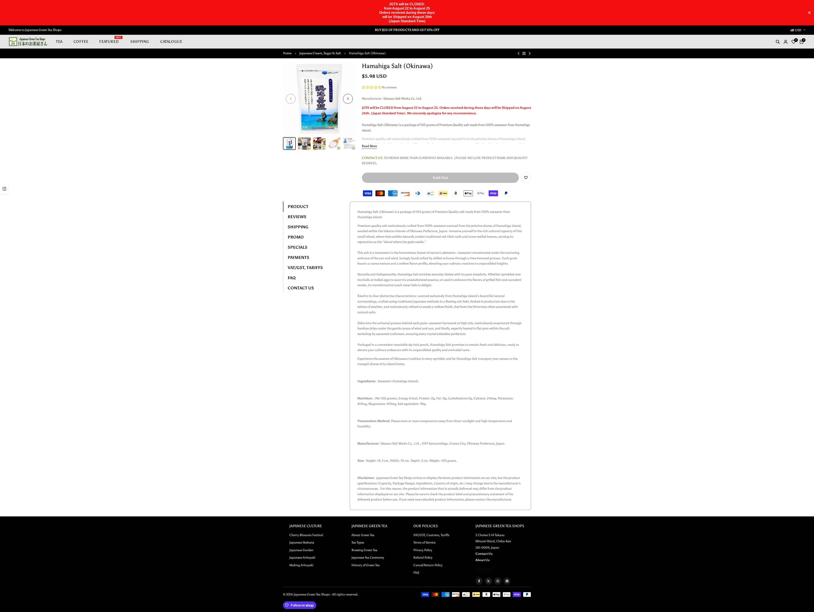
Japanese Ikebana (301, 542)
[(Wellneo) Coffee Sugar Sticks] (519, 53)
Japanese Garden (301, 550)
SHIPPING (298, 226)
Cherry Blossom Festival (306, 535)
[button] (372, 87)
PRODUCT (298, 206)
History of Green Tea (365, 565)
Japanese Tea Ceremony (367, 557)
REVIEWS (297, 216)
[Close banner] (809, 12)
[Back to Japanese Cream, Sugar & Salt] (524, 53)
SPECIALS (297, 247)
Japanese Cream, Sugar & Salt (320, 53)
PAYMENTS (298, 257)
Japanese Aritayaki (302, 557)
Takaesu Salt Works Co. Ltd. (402, 98)
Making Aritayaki (301, 565)
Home (287, 53)
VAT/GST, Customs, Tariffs (431, 535)
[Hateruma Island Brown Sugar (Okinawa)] (530, 53)
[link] (484, 569)
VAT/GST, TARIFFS (305, 267)
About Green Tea (362, 535)
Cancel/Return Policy (428, 565)
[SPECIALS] (4, 189)
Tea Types (357, 542)
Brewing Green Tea (364, 550)
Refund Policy (422, 557)
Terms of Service (424, 542)
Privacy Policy (422, 550)
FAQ (292, 277)
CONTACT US (301, 288)
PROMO (296, 237)
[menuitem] (61, 41)
